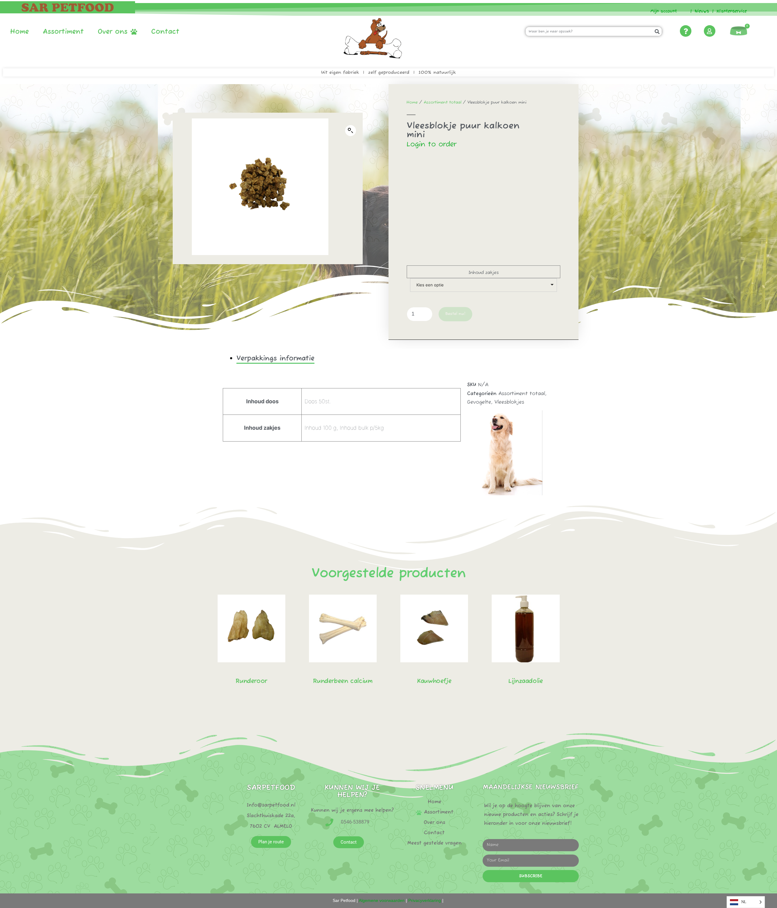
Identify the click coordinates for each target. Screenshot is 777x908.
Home (19, 32)
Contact (165, 32)
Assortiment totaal (442, 102)
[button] (350, 130)
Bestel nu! (455, 313)
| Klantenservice (729, 11)
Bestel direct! (251, 708)
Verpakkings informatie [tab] (275, 358)
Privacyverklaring (424, 900)
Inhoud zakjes (484, 272)
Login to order (431, 144)
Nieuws (702, 11)
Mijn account (661, 11)
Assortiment (63, 32)
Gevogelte (479, 402)
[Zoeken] (657, 31)
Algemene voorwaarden (382, 900)
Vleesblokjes (509, 402)
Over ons (112, 32)
